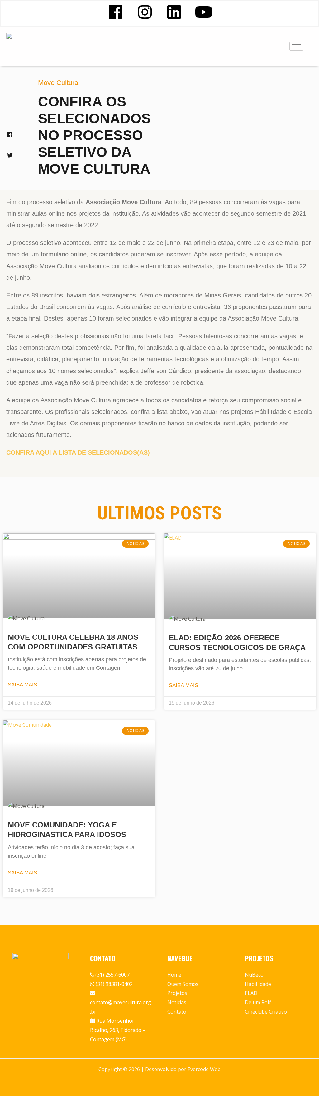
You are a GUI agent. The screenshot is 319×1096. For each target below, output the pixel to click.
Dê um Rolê (258, 1002)
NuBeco (254, 974)
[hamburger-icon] (296, 46)
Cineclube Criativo (266, 1011)
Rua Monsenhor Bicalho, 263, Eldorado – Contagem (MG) (117, 1029)
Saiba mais (22, 685)
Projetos (177, 993)
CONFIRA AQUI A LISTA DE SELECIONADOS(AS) (78, 452)
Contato (176, 1011)
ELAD (251, 993)
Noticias (176, 1002)
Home (174, 974)
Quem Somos (182, 984)
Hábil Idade (258, 984)
